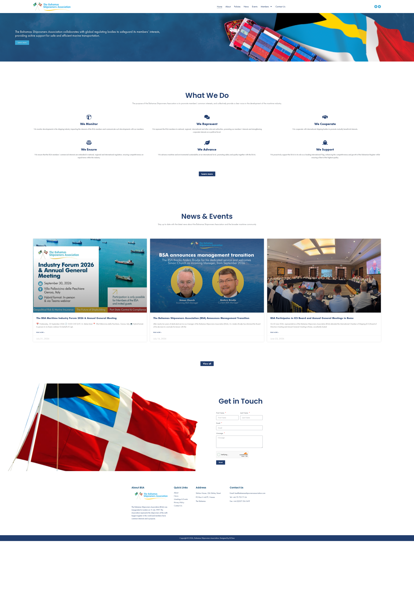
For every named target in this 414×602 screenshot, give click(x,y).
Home (219, 6)
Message (219, 433)
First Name (220, 413)
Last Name (244, 413)
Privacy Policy (179, 502)
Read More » (40, 332)
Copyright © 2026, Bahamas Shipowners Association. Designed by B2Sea (207, 538)
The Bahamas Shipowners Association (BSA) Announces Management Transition (201, 318)
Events (254, 6)
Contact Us (280, 6)
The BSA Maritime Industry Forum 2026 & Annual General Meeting (76, 318)
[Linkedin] (379, 6)
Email (218, 423)
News (246, 6)
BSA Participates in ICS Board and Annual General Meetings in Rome (312, 318)
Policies (237, 6)
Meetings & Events (181, 499)
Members (265, 6)
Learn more (22, 42)
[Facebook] (375, 6)
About (228, 6)
